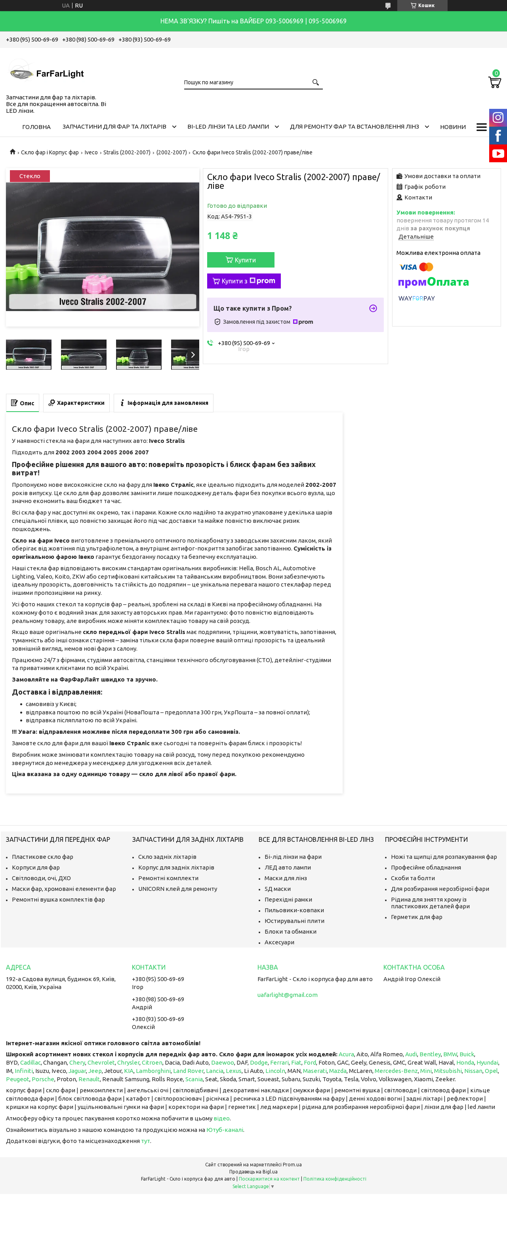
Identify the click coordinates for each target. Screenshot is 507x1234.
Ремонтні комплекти (168, 878)
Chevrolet (101, 1062)
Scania (194, 1079)
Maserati (315, 1070)
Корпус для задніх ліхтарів (176, 867)
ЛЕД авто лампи (288, 867)
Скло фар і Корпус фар (50, 152)
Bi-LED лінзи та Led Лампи (228, 126)
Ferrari (279, 1062)
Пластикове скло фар (42, 856)
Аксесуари (279, 942)
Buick (466, 1054)
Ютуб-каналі (224, 1129)
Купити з (235, 281)
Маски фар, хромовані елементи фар (64, 888)
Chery (77, 1062)
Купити (245, 260)
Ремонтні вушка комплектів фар (58, 899)
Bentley (430, 1054)
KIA (128, 1070)
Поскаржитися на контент (269, 1178)
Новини (453, 126)
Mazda (338, 1070)
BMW (450, 1054)
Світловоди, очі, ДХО (41, 878)
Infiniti (24, 1070)
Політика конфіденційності (334, 1178)
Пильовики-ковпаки (294, 910)
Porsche (43, 1079)
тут (145, 1140)
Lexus (234, 1070)
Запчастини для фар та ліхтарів (114, 126)
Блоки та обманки (290, 931)
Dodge (259, 1062)
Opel (491, 1070)
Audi (411, 1054)
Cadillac (30, 1062)
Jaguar (77, 1070)
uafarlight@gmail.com (287, 994)
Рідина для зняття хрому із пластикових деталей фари (430, 902)
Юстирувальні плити (294, 920)
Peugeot (17, 1079)
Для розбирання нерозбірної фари (440, 888)
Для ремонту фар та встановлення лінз (354, 126)
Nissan (473, 1070)
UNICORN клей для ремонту (177, 888)
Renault (89, 1079)
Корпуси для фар (36, 867)
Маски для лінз (286, 878)
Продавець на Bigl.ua (253, 1171)
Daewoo (222, 1062)
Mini (426, 1070)
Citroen (152, 1062)
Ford (310, 1062)
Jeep (95, 1070)
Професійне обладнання (426, 867)
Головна (36, 126)
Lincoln (275, 1070)
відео (221, 1118)
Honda (465, 1062)
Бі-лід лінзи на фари (293, 856)
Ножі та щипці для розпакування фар (444, 856)
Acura (346, 1054)
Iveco (91, 152)
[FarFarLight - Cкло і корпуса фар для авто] (45, 69)
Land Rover (188, 1070)
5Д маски (278, 888)
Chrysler (128, 1062)
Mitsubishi (448, 1070)
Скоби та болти (413, 878)
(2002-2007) (171, 152)
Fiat (296, 1062)
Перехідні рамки (288, 899)
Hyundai (487, 1062)
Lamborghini (153, 1070)
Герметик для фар (416, 916)
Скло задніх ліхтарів (167, 856)
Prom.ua (292, 1164)
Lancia (214, 1070)
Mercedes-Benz (396, 1070)
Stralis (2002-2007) (127, 152)
